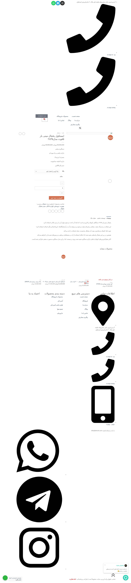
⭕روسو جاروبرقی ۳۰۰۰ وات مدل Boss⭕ (79, 282)
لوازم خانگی (49, 206)
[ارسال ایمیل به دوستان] (56, 211)
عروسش (57, 206)
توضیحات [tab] (108, 218)
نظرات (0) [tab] (93, 218)
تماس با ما (61, 120)
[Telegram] (58, 3)
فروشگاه (85, 301)
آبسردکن (60, 301)
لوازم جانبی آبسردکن (57, 305)
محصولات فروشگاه (62, 116)
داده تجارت (72, 579)
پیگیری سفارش (75, 124)
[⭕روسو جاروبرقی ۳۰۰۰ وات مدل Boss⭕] (78, 265)
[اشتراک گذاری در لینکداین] (49, 211)
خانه (63, 133)
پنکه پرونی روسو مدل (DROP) (33, 281)
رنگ (63, 171)
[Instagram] (62, 3)
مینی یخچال (42, 206)
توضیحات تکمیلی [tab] (101, 218)
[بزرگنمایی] (110, 181)
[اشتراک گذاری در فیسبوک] (62, 211)
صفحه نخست (76, 116)
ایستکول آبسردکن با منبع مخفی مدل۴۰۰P (54, 281)
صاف (61, 176)
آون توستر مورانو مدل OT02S (104, 284)
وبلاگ (69, 120)
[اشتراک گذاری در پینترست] (52, 211)
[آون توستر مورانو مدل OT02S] (101, 265)
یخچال (58, 133)
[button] (80, 128)
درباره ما (77, 120)
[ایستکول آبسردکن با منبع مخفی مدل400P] (54, 265)
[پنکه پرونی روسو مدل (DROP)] (30, 265)
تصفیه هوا (60, 309)
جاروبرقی (60, 313)
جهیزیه (62, 206)
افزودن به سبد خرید (56, 198)
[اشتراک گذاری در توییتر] (59, 211)
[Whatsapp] (53, 3)
